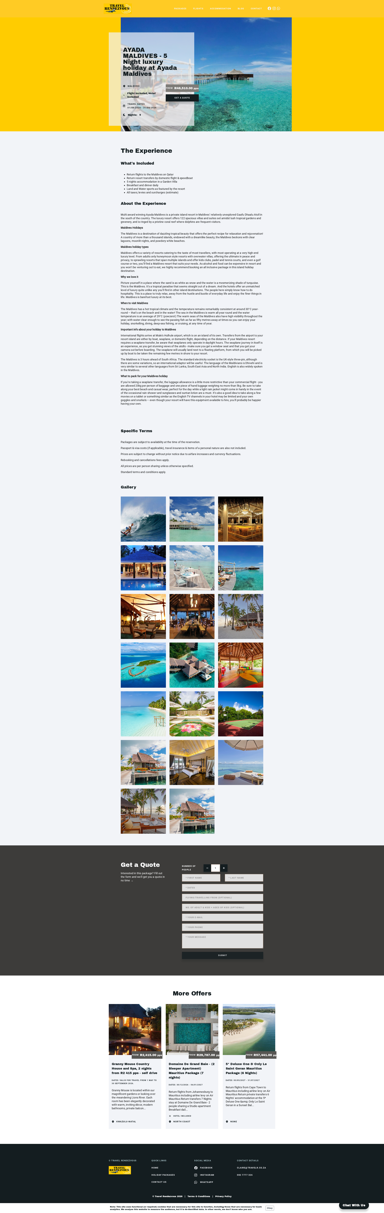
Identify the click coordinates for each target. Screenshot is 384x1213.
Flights (198, 8)
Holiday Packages (163, 1175)
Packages (180, 8)
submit (222, 955)
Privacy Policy (223, 1196)
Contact (256, 8)
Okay (270, 1208)
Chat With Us (354, 1205)
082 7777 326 (245, 1175)
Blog (241, 8)
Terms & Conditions (199, 1196)
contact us (159, 1182)
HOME (155, 1168)
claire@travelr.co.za (251, 1168)
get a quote (182, 98)
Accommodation (220, 8)
